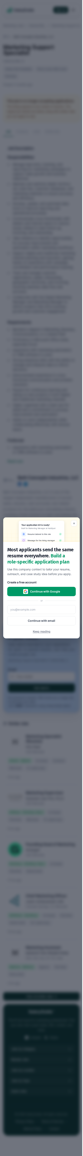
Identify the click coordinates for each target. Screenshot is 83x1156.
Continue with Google (45, 591)
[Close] (74, 523)
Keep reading (41, 631)
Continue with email (41, 621)
